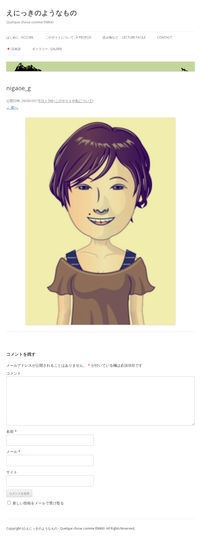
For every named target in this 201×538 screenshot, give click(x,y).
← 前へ (12, 107)
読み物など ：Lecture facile (124, 37)
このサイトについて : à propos (68, 37)
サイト (11, 472)
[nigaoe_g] (100, 221)
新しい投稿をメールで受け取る (38, 502)
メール (13, 451)
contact (164, 37)
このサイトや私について (73, 100)
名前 (11, 431)
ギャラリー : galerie (47, 49)
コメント (13, 373)
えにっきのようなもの (41, 12)
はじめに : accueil (20, 37)
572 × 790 (46, 100)
